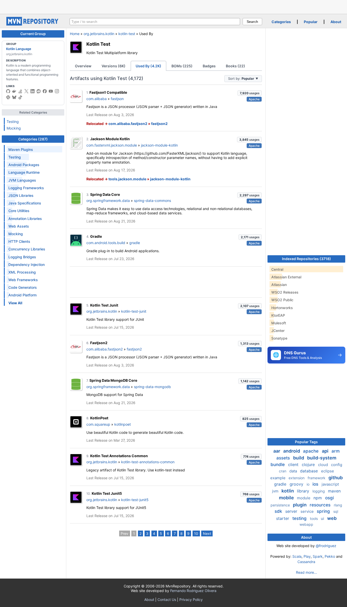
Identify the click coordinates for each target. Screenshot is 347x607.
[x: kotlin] (26, 91)
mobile (287, 497)
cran (283, 471)
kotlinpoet (122, 424)
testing (300, 518)
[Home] (33, 24)
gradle (134, 243)
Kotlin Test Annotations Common (119, 456)
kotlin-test (126, 33)
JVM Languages (22, 180)
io (308, 484)
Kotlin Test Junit (104, 305)
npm (318, 497)
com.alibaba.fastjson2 (127, 123)
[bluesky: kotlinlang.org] (14, 97)
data (293, 471)
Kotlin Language (18, 49)
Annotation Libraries (25, 218)
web (332, 518)
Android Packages (23, 165)
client (294, 464)
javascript (330, 484)
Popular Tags (306, 442)
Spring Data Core (105, 194)
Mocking (14, 128)
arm (336, 451)
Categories (281, 22)
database (309, 470)
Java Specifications (24, 203)
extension (297, 478)
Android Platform (22, 295)
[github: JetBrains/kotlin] (8, 91)
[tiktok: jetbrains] (20, 97)
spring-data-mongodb (152, 387)
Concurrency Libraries (26, 249)
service (308, 511)
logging (319, 491)
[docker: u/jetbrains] (14, 91)
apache (311, 451)
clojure (309, 464)
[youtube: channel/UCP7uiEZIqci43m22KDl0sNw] (51, 91)
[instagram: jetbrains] (57, 91)
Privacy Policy (191, 599)
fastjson (117, 99)
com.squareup (98, 424)
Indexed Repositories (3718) (306, 259)
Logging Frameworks (26, 188)
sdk (279, 511)
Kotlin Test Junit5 (107, 493)
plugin (300, 504)
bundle (278, 464)
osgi (329, 497)
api (325, 451)
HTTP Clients (19, 241)
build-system (321, 457)
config (336, 464)
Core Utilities (18, 211)
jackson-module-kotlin (159, 145)
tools (314, 518)
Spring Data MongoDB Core (113, 380)
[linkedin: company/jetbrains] (32, 91)
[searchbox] (155, 21)
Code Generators (22, 287)
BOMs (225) (182, 66)
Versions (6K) (113, 66)
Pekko (330, 556)
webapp (306, 524)
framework (317, 478)
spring (324, 511)
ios (316, 484)
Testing (13, 121)
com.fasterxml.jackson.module (111, 145)
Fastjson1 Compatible (108, 92)
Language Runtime (24, 172)
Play (307, 556)
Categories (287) (33, 139)
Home (75, 33)
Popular (311, 22)
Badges (209, 66)
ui (323, 518)
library (303, 490)
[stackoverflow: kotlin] (20, 91)
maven (334, 490)
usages (249, 93)
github (335, 477)
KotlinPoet (99, 418)
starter (283, 518)
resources (321, 504)
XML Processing (22, 272)
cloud (323, 464)
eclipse (327, 471)
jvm (275, 491)
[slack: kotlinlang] (8, 97)
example (278, 477)
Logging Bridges (22, 257)
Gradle (96, 236)
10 (196, 533)
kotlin (288, 490)
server (291, 511)
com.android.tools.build (105, 243)
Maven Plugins (20, 149)
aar (277, 451)
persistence (281, 505)
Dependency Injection (26, 264)
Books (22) (235, 66)
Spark (318, 556)
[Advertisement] (173, 6)
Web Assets (18, 226)
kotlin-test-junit (133, 311)
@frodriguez (326, 546)
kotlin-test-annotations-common (148, 462)
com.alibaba (96, 99)
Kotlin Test (98, 44)
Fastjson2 (98, 343)
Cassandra (306, 562)
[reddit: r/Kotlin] (39, 91)
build (299, 457)
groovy (297, 484)
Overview (83, 66)
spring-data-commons (152, 200)
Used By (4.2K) (148, 66)
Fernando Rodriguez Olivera (193, 590)
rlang (338, 505)
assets (283, 457)
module (304, 498)
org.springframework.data (108, 200)
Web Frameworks (23, 280)
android (292, 451)
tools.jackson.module (127, 179)
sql (335, 511)
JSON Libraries (21, 195)
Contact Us (166, 599)
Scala (297, 556)
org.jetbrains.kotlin (99, 33)
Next (207, 533)
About (335, 22)
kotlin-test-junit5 (135, 500)
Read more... (306, 572)
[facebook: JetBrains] (45, 91)
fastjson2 (159, 123)
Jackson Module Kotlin (110, 139)
